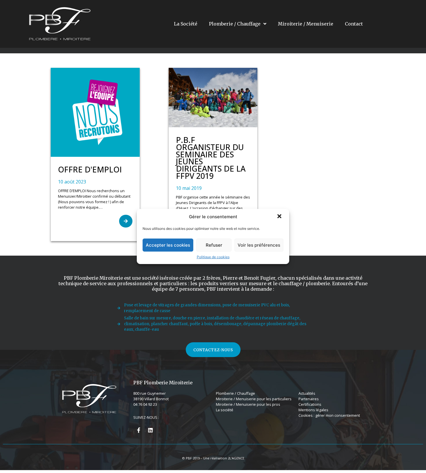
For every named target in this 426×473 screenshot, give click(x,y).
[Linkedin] (150, 430)
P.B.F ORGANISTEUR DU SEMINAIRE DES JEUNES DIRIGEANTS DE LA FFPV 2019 (210, 157)
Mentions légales (313, 409)
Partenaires (308, 398)
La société (224, 409)
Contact (354, 24)
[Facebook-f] (138, 430)
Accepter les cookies (168, 245)
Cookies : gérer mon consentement (329, 415)
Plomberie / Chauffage (235, 24)
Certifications (309, 404)
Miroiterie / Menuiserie (305, 24)
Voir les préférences (259, 245)
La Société (185, 24)
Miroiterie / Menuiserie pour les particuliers (254, 398)
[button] (279, 216)
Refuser (214, 245)
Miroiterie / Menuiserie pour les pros (248, 404)
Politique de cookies (213, 257)
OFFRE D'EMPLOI (90, 169)
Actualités (306, 393)
